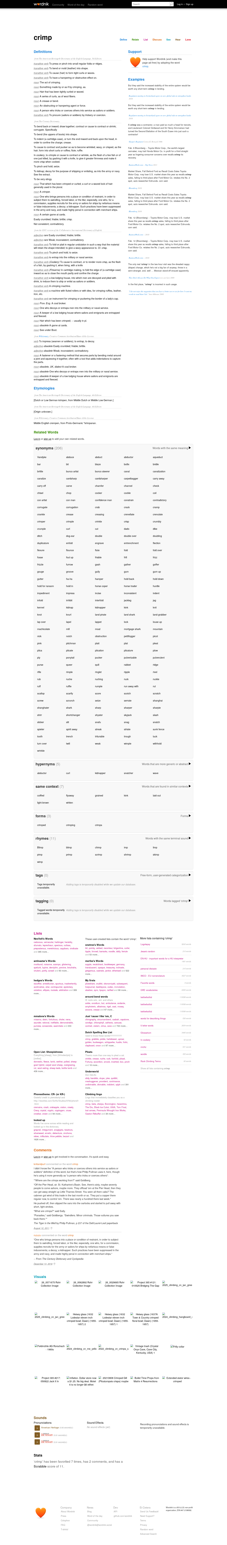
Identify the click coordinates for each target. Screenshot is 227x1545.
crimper (41, 521)
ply (38, 657)
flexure (40, 550)
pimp (39, 854)
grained (99, 795)
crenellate (129, 514)
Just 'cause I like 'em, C (98, 1016)
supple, (89, 964)
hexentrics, (122, 1103)
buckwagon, (99, 1042)
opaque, (102, 967)
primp (69, 854)
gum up (157, 571)
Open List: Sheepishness (48, 1051)
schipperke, (110, 1042)
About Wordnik (68, 1511)
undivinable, (91, 1084)
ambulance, (111, 1003)
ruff (39, 686)
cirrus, (104, 1025)
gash (97, 564)
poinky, (92, 948)
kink (126, 607)
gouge (40, 571)
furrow (69, 564)
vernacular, (49, 942)
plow (155, 650)
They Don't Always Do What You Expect (144, 277)
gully (97, 571)
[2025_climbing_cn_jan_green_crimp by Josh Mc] (181, 1283)
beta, (94, 1103)
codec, (111, 986)
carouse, (118, 1022)
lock (126, 621)
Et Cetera (145, 1507)
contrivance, (114, 1081)
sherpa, (101, 1103)
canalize (41, 478)
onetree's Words (94, 944)
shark (69, 707)
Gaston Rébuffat (93, 1113)
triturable (99, 736)
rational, (46, 1022)
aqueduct (158, 457)
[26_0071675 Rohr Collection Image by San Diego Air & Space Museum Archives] (50, 1283)
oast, (114, 1006)
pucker (98, 657)
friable (98, 557)
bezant (66, 1136)
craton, (63, 1107)
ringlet (98, 672)
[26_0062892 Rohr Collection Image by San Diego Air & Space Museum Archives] (82, 1283)
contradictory (160, 500)
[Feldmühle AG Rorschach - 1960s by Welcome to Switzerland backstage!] (50, 1347)
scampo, (57, 964)
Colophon (65, 1520)
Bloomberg (133, 188)
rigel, (109, 1006)
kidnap (69, 607)
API (115, 1511)
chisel (40, 493)
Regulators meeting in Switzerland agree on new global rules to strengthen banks (160, 96)
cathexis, (109, 1022)
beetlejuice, (102, 986)
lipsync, (103, 990)
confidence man (103, 500)
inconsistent (130, 593)
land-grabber (160, 614)
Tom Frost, (122, 1107)
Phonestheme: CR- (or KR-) (49, 1094)
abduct (98, 457)
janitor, (108, 970)
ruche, (103, 1058)
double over (130, 536)
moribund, (39, 964)
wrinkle (41, 750)
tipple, (88, 951)
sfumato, (38, 945)
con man (70, 500)
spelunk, (38, 967)
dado (126, 528)
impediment (43, 593)
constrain (129, 500)
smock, (107, 1061)
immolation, (119, 986)
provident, (104, 1081)
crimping (70, 825)
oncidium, (96, 1003)
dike (155, 528)
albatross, (102, 1006)
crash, (47, 1107)
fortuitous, (54, 1019)
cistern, (97, 1025)
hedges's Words (43, 980)
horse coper (101, 586)
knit (155, 607)
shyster (99, 715)
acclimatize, (40, 986)
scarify (69, 693)
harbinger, (60, 942)
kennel (40, 607)
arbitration (64, 990)
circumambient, (104, 1019)
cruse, (69, 1110)
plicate (69, 650)
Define (123, 39)
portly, (45, 970)
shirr (39, 715)
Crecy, (37, 1110)
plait (97, 643)
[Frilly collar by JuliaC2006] (177, 1346)
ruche (69, 679)
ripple (127, 672)
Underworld (92, 1071)
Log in (37, 438)
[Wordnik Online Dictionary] (41, 3)
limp (155, 847)
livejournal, (90, 986)
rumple (98, 686)
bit (67, 464)
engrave (99, 543)
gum (126, 571)
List (146, 39)
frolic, (125, 1042)
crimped (41, 825)
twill (68, 743)
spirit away (71, 729)
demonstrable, (66, 1022)
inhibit (69, 600)
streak (98, 729)
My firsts (90, 980)
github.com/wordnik (123, 1515)
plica (39, 650)
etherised (116, 970)
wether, (60, 1061)
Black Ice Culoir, (102, 1107)
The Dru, (89, 1107)
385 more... (43, 951)
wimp (40, 861)
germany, (120, 964)
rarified (110, 990)
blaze (98, 464)
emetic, (49, 1133)
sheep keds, (56, 1068)
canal (127, 471)
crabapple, (55, 1107)
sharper (128, 707)
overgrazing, (69, 1064)
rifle (39, 672)
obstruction (101, 636)
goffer (156, 564)
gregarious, (90, 970)
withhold (157, 743)
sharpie (157, 707)
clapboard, (90, 1045)
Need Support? (147, 1515)
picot (155, 636)
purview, (38, 1025)
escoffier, (38, 983)
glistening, (66, 964)
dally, (119, 951)
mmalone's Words (44, 1016)
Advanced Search (148, 1533)
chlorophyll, (99, 1022)
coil (154, 493)
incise (98, 593)
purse (40, 664)
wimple (127, 743)
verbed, (100, 948)
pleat (155, 643)
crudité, (100, 983)
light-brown (43, 802)
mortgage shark (132, 629)
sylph (118, 1084)
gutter (40, 578)
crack (127, 507)
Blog (89, 1511)
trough (127, 736)
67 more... (109, 1009)
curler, (127, 948)
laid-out (157, 795)
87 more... (110, 1045)
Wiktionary (44, 336)
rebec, (37, 1136)
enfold (69, 543)
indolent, (111, 1084)
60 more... (64, 970)
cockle (127, 493)
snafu (98, 722)
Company (66, 1507)
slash (155, 715)
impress (70, 593)
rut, (36, 1068)
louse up (157, 621)
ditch (39, 536)
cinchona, (67, 1133)
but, (103, 1003)
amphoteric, (91, 1006)
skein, (46, 1019)
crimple (70, 521)
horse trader (130, 586)
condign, (89, 1022)
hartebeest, (112, 1039)
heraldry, (69, 942)
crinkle (98, 521)
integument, (48, 1129)
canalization (159, 471)
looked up (39, 1120)
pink (39, 643)
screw (40, 700)
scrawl (51, 970)
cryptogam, (60, 1110)
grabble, (96, 1039)
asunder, (38, 1022)
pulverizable (130, 657)
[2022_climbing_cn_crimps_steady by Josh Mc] (116, 1347)
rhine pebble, (56, 1136)
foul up (69, 557)
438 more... (39, 1071)
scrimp (98, 854)
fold (126, 550)
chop (68, 493)
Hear (178, 39)
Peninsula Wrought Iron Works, (111, 1110)
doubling (157, 536)
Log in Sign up (185, 4)
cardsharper (101, 478)
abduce (70, 457)
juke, (108, 1078)
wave (155, 773)
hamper (99, 578)
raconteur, (109, 948)
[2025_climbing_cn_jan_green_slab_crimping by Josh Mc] (58, 1315)
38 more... (110, 1113)
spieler (40, 729)
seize (98, 700)
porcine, (63, 967)
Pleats (88, 1051)
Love (188, 39)
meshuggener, (92, 1081)
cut (96, 528)
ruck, (109, 1058)
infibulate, (45, 1136)
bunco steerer (102, 471)
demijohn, (54, 967)
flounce (70, 550)
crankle (41, 514)
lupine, (45, 967)
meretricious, (53, 948)
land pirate (100, 614)
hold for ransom (45, 586)
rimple (69, 672)
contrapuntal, (57, 986)
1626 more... (40, 1139)
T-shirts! (64, 1529)
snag (126, 722)
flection (156, 543)
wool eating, (44, 1068)
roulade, (55, 990)
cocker (98, 493)
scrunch (70, 700)
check (156, 485)
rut (154, 686)
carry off (41, 485)
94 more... (57, 1113)
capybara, (65, 948)
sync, (96, 990)
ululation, (38, 990)
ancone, (89, 1009)
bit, (87, 948)
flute (97, 550)
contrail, (89, 1025)
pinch (127, 1061)
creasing (99, 514)
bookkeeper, (110, 964)
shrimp (127, 854)
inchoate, (120, 967)
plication (99, 650)
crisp (126, 521)
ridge (155, 664)
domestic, (39, 1061)
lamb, (53, 1061)
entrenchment (131, 543)
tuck (155, 736)
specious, (59, 945)
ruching (99, 679)
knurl (68, 614)
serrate (127, 700)
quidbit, (114, 1078)
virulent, (38, 970)
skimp (156, 854)
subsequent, (122, 983)
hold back (129, 578)
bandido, (95, 1078)
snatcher (128, 773)
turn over (42, 743)
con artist (42, 500)
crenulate (158, 514)
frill (125, 557)
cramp (156, 507)
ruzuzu (37, 1235)
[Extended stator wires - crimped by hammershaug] (177, 1379)
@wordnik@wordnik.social (99, 1524)
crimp (145, 66)
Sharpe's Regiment (136, 141)
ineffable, (55, 1022)
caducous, (39, 942)
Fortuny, (89, 1061)
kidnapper (100, 607)
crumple (41, 528)
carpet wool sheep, (55, 1064)
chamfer (99, 485)
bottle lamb (67, 1068)
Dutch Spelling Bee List (98, 1032)
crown (45, 1113)
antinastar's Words (45, 961)
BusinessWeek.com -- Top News (141, 165)
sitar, (48, 986)
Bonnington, (111, 1103)
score (98, 693)
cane (109, 1025)
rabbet (127, 664)
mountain (158, 629)
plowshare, (90, 983)
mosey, (120, 1006)
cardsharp (71, 478)
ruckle (156, 679)
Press (63, 1515)
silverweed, (39, 1133)
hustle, (119, 1042)
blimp (69, 847)
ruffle (68, 686)
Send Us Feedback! (149, 1511)
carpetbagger (131, 478)
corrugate (42, 507)
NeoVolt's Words (43, 938)
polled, (67, 1061)
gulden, (89, 1042)
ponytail (70, 657)
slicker (40, 722)
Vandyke (41, 457)
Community (58, 4)
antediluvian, (49, 983)
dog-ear (70, 536)
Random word (95, 4)
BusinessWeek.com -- (137, 234)
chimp (98, 847)
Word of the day (75, 4)
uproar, (121, 1039)
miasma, (38, 1019)
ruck (126, 679)
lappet (98, 621)
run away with (131, 686)
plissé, (122, 1058)
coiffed (40, 795)
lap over (41, 621)
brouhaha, (72, 967)
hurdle (156, 586)
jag (154, 600)
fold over (157, 550)
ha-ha (69, 578)
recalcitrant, (98, 964)
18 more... (94, 1065)
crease (69, 514)
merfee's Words (94, 961)
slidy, (88, 1078)
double (98, 536)
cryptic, (51, 1110)
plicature (128, 650)
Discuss (157, 39)
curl (68, 528)
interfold (99, 600)
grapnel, (38, 1129)
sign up (47, 438)
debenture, (58, 1133)
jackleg (127, 600)
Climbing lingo (93, 1094)
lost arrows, (91, 1110)
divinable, (102, 1084)
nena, (68, 1019)
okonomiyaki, (110, 983)
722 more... (121, 1025)
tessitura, (68, 1129)
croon (99, 1045)
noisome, (48, 964)
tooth (40, 736)
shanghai (158, 700)
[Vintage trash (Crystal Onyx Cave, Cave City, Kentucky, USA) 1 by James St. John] (145, 1349)
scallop (41, 693)
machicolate (43, 629)
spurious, (59, 983)
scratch (157, 693)
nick (39, 636)
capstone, (124, 1019)
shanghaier (43, 707)
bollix (126, 464)
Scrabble (40, 1466)
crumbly (157, 521)
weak (98, 743)
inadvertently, (70, 983)
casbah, (116, 1019)
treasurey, (111, 967)
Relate (135, 39)
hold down (158, 578)
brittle (40, 471)
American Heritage (50, 1427)
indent (156, 593)
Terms (143, 1520)
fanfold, (115, 1058)
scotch (127, 693)
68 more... (123, 990)
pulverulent (159, 657)
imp (126, 847)
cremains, (39, 1107)
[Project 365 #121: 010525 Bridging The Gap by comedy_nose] (145, 1283)
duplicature (43, 543)
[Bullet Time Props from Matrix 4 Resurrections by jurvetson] (145, 1379)
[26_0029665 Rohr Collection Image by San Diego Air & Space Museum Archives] (113, 1283)
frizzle (40, 564)
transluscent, (91, 967)
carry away (158, 478)
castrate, (100, 970)
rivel (155, 672)
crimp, (88, 1039)
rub (39, 679)
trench (69, 736)
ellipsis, (47, 990)
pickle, (103, 1039)
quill (97, 664)
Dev (115, 1507)
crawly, (70, 1107)
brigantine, (119, 948)
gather (127, 564)
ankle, (88, 1003)
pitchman (71, 643)
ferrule (125, 951)
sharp (98, 707)
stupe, (102, 1078)
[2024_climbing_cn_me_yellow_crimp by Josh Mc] (86, 1347)
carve (69, 485)
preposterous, (40, 948)
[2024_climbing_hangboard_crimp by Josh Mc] (180, 1315)
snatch (156, 722)
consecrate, (48, 1025)
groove (69, 571)
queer (69, 664)
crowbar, (38, 1113)
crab (97, 507)
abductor (128, 457)
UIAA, (113, 1107)
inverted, (115, 1061)
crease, (96, 1058)
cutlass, (67, 945)
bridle (156, 464)
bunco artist (72, 471)
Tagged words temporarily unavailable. (51, 911)
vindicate (74, 948)
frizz (155, 557)
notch (69, 636)
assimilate (59, 1025)
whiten (69, 802)
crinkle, (89, 1058)
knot (39, 614)
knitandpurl (39, 1164)
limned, (95, 951)
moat (97, 629)
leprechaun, (48, 945)
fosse (40, 557)
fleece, (47, 1061)
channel (128, 485)
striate (127, 729)
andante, (121, 1003)
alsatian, (89, 990)
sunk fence (158, 729)
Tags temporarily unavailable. (46, 885)
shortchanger (73, 715)
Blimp (40, 847)
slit (67, 722)
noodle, (112, 951)
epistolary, (68, 986)
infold (40, 600)
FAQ (63, 1524)
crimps (98, 825)
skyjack (128, 715)
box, (122, 1061)
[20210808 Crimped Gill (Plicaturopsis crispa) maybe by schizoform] (113, 1379)
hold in (69, 586)
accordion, (99, 1061)
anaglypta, (59, 1129)
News (90, 1507)
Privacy (143, 1524)
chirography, (91, 1019)
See (168, 39)
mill (68, 629)
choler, (62, 1019)
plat (126, 643)
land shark (129, 614)
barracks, (104, 951)
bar (39, 464)
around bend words (96, 996)
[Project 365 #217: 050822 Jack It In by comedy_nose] (50, 1379)
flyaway (70, 795)
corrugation (72, 507)
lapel (68, 621)
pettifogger (129, 636)
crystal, (44, 1110)
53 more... (94, 954)
